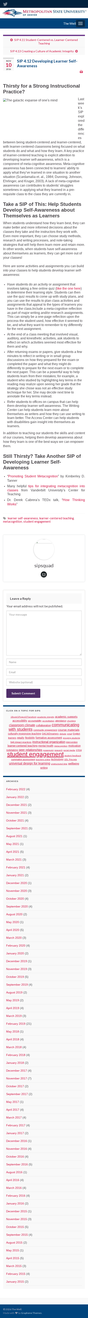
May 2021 (12, 844)
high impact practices (21, 742)
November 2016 (16, 1148)
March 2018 (14, 1047)
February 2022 (15, 789)
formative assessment (49, 737)
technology (57, 759)
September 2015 (17, 1234)
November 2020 (16, 890)
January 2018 (15, 1062)
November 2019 (16, 969)
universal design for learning (29, 763)
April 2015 (12, 1258)
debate (63, 734)
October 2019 (15, 976)
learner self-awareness (23, 518)
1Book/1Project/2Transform (23, 717)
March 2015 (14, 1266)
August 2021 (14, 836)
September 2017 (17, 1094)
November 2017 (16, 1078)
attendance (60, 720)
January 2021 (15, 875)
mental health (45, 745)
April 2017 (12, 1109)
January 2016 (15, 1203)
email (69, 734)
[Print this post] (81, 71)
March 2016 (14, 1187)
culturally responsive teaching (24, 733)
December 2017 (16, 1070)
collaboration (43, 725)
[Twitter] (5, 3)
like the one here (68, 288)
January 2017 (15, 1133)
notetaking (12, 750)
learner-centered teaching (56, 518)
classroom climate (22, 725)
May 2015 (12, 1250)
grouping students (71, 738)
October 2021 (15, 820)
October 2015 (15, 1227)
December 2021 (16, 804)
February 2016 (15, 1195)
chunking (71, 721)
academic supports (66, 716)
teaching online (43, 759)
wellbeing (73, 763)
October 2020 (15, 898)
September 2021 (17, 828)
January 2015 (15, 1281)
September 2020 (17, 906)
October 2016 (15, 1156)
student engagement (37, 521)
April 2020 (12, 930)
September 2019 (17, 984)
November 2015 (16, 1219)
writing (44, 767)
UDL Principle (70, 759)
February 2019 (15, 1023)
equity (20, 737)
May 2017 (12, 1101)
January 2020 (15, 953)
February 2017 (15, 1125)
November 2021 (16, 812)
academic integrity (45, 717)
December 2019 (16, 961)
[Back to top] (79, 1309)
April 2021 (12, 851)
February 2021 (15, 867)
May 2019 (12, 1000)
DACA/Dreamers (50, 733)
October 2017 (15, 1086)
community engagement (45, 730)
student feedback (72, 755)
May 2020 (12, 922)
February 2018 (15, 1055)
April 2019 (12, 1008)
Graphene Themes (31, 1313)
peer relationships (30, 750)
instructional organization (48, 742)
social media (69, 750)
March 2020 (14, 937)
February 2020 (15, 945)
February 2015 (15, 1273)
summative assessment (23, 759)
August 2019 (14, 992)
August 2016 (14, 1172)
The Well (69, 23)
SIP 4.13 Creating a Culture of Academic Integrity (42, 51)
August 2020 (14, 914)
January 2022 (15, 797)
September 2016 (17, 1164)
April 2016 (12, 1180)
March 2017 (14, 1117)
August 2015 (14, 1242)
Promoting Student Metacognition (33, 476)
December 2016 (16, 1141)
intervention (72, 742)
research (58, 750)
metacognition (12, 521)
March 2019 (14, 1016)
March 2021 (14, 859)
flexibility (30, 737)
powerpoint (48, 750)
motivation (74, 745)
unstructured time (59, 764)
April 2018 (12, 1039)
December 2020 (16, 883)
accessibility (19, 720)
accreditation (48, 721)
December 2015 (16, 1211)
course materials (68, 729)
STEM (79, 750)
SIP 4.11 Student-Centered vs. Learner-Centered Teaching (46, 41)
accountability (35, 720)
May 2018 (12, 1031)
